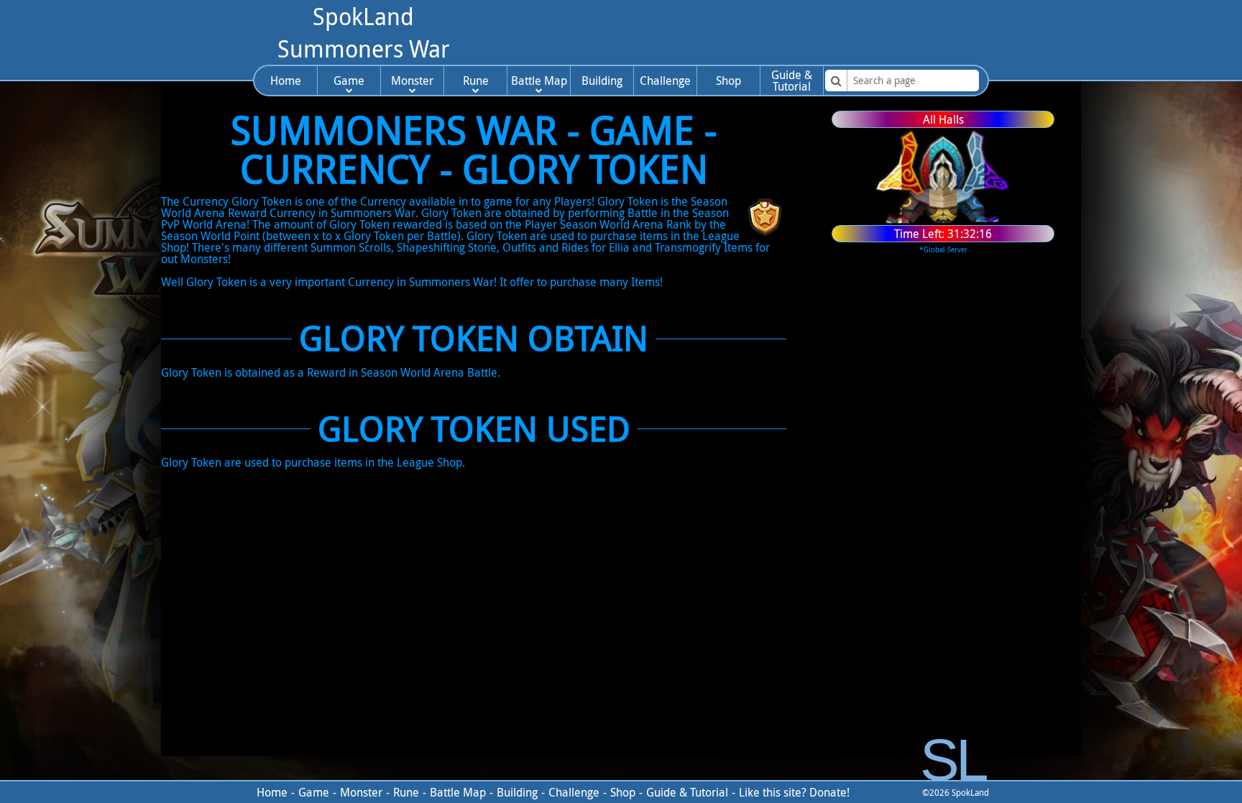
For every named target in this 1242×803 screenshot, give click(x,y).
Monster (412, 80)
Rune (476, 80)
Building (601, 80)
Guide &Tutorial (791, 80)
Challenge (665, 80)
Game (349, 80)
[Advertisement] (735, 32)
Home (285, 80)
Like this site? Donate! (794, 792)
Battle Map (539, 80)
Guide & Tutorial (687, 792)
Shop (728, 80)
